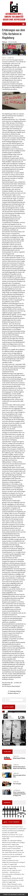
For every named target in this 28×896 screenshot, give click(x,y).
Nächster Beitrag (13, 693)
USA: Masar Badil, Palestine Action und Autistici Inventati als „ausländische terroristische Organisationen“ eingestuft (14, 854)
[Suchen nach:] (14, 700)
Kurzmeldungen (7, 751)
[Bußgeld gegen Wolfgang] (6, 760)
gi (5, 57)
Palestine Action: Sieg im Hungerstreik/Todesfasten (19, 767)
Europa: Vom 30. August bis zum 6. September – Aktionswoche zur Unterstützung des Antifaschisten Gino (13, 872)
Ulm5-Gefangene (17, 784)
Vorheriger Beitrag (15, 691)
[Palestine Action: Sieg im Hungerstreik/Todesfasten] (6, 768)
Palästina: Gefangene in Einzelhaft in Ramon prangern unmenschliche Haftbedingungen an (12, 848)
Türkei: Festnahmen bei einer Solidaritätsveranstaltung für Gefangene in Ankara (13, 862)
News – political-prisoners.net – (12, 822)
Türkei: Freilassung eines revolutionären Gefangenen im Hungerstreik (19, 793)
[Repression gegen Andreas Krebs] (6, 777)
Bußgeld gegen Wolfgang (19, 758)
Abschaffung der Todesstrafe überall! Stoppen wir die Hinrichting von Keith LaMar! (13, 880)
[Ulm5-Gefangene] (6, 785)
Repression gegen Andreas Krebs (19, 776)
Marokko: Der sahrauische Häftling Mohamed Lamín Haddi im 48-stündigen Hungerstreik (13, 842)
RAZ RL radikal (12, 42)
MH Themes (22, 894)
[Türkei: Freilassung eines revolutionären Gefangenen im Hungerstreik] (6, 794)
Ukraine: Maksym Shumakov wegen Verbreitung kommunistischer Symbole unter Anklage (13, 886)
